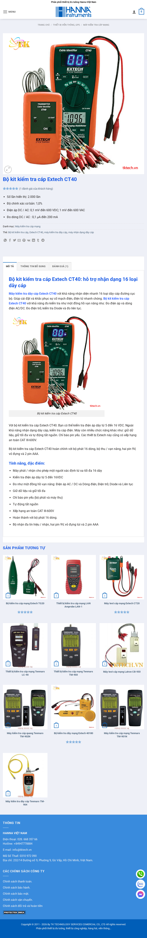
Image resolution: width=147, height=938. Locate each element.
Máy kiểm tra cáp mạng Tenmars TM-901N (122, 735)
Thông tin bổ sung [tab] (32, 266)
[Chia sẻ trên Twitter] (14, 240)
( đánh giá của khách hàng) (36, 188)
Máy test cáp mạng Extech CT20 (122, 603)
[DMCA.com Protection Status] (14, 912)
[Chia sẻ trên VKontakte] (28, 240)
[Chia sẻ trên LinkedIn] (33, 240)
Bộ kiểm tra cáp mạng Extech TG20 (25, 603)
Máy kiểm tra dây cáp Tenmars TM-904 (25, 803)
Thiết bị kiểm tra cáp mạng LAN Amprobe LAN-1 (73, 605)
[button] (9, 11)
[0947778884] (140, 874)
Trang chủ (44, 25)
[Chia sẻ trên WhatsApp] (5, 240)
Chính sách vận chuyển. (18, 900)
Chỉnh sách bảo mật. (16, 893)
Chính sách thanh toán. (17, 881)
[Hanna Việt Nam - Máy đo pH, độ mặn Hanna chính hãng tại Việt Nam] (73, 12)
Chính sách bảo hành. (16, 887)
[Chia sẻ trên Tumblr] (38, 240)
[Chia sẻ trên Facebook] (9, 240)
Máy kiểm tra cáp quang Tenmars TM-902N (25, 735)
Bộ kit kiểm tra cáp (18, 232)
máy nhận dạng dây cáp (81, 232)
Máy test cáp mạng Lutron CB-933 (121, 671)
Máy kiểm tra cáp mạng (96, 25)
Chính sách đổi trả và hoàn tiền (22, 906)
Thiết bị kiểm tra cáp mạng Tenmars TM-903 (73, 673)
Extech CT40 (36, 232)
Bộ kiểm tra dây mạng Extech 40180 (73, 733)
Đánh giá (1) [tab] (60, 266)
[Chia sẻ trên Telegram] (42, 240)
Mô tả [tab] (10, 266)
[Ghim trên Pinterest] (23, 240)
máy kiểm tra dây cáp (55, 232)
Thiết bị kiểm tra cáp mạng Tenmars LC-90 (25, 673)
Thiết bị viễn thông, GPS (66, 25)
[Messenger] (140, 894)
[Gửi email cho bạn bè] (19, 240)
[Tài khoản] (134, 12)
